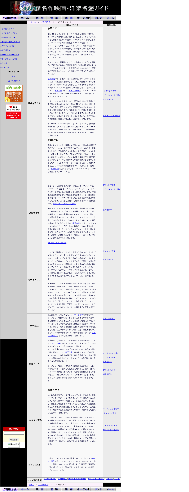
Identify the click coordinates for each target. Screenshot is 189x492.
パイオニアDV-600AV (111, 116)
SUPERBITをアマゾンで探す (64, 204)
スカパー (109, 479)
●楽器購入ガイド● (7, 37)
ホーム (33, 22)
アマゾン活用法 (109, 370)
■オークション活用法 (8, 59)
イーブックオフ (109, 99)
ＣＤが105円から (14, 81)
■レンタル (4, 67)
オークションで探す (111, 353)
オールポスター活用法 (77, 479)
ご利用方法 (45, 22)
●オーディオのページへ (57, 243)
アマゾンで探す (110, 91)
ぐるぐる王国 (74, 91)
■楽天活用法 (5, 50)
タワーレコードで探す (112, 95)
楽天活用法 (107, 374)
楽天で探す (107, 210)
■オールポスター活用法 (9, 55)
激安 (13, 76)
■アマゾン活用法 (7, 46)
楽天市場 (51, 79)
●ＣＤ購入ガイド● (7, 29)
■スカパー (4, 63)
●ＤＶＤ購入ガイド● (8, 33)
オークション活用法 (111, 430)
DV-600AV (55, 169)
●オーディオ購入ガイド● (10, 42)
